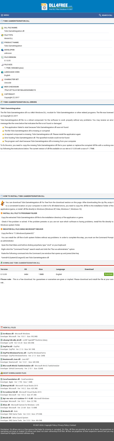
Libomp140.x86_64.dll (12, 340)
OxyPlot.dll (7, 346)
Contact (73, 425)
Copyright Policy (51, 425)
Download (108, 274)
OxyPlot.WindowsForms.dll (14, 353)
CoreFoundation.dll (11, 379)
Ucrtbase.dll (8, 334)
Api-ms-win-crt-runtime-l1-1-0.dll (18, 398)
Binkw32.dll (8, 411)
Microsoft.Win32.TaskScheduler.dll (18, 366)
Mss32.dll (7, 418)
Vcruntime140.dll (10, 392)
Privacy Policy (63, 425)
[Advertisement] (57, 172)
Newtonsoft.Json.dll (11, 359)
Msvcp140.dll (8, 386)
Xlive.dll (6, 405)
